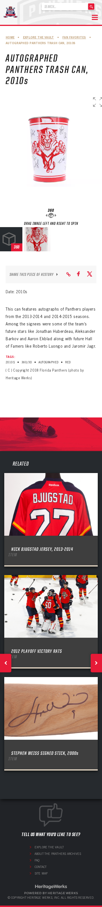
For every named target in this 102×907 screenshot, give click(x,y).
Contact (40, 867)
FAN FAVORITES (74, 37)
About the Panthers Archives (58, 854)
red (68, 362)
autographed (48, 362)
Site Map (41, 873)
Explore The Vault (38, 37)
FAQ (37, 860)
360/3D (27, 362)
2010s (10, 362)
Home (10, 37)
